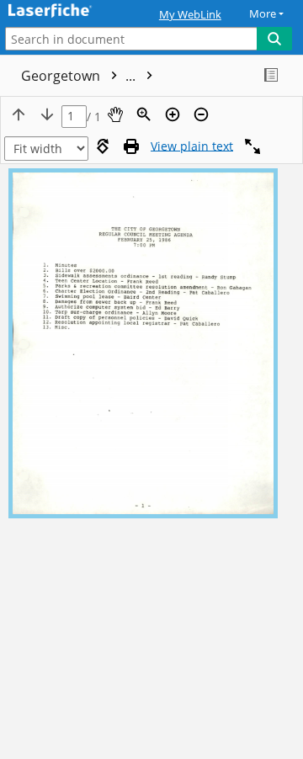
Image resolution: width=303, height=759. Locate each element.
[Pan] (115, 114)
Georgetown (80, 75)
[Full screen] (252, 146)
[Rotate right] (102, 146)
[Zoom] (144, 114)
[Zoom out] (201, 114)
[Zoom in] (172, 114)
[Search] (274, 38)
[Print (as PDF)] (131, 146)
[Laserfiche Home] (71, 11)
